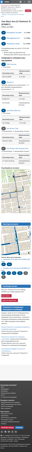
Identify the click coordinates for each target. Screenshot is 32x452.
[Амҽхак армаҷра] (28, 231)
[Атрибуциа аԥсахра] (29, 253)
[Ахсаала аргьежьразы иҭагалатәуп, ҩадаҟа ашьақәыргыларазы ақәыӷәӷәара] (28, 233)
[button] (20, 1)
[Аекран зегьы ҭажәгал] (28, 237)
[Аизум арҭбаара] (28, 228)
